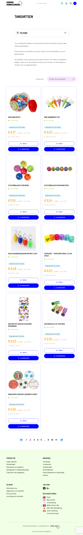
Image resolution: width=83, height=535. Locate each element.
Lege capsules (11, 462)
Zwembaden (47, 467)
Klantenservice (11, 488)
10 (52, 439)
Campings (46, 462)
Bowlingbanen (48, 470)
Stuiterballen (10, 464)
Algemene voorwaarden (15, 491)
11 (56, 439)
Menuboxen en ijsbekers (15, 467)
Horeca (45, 475)
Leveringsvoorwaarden (14, 496)
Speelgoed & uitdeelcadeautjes (17, 470)
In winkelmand (24, 149)
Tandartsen (47, 464)
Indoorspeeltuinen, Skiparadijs (53, 473)
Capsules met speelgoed (15, 473)
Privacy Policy (11, 494)
